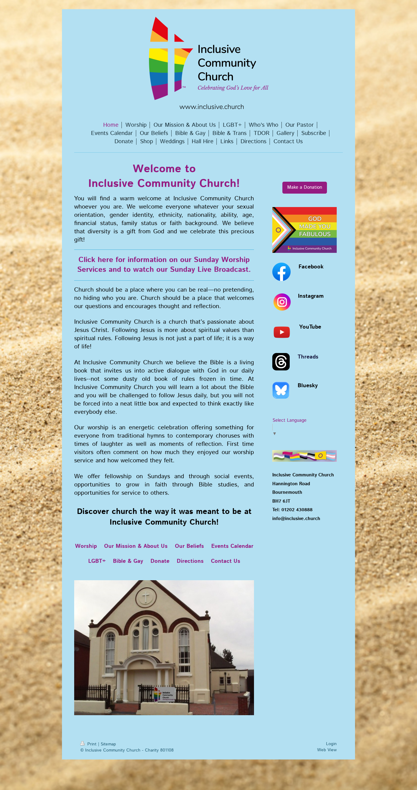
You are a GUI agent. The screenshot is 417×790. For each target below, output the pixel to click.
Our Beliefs (189, 546)
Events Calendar (232, 546)
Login (331, 744)
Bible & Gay (128, 561)
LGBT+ (97, 561)
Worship (86, 546)
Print (92, 744)
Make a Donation (304, 187)
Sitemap (108, 744)
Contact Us (225, 561)
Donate (159, 561)
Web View (327, 750)
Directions (190, 561)
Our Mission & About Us (136, 546)
